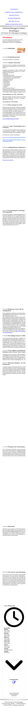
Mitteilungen (14, 15)
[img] (14, 4)
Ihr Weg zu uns (14, 21)
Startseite (14, 9)
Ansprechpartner (14, 18)
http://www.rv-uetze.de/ (8, 160)
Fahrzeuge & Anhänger (13, 12)
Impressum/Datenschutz (14, 24)
